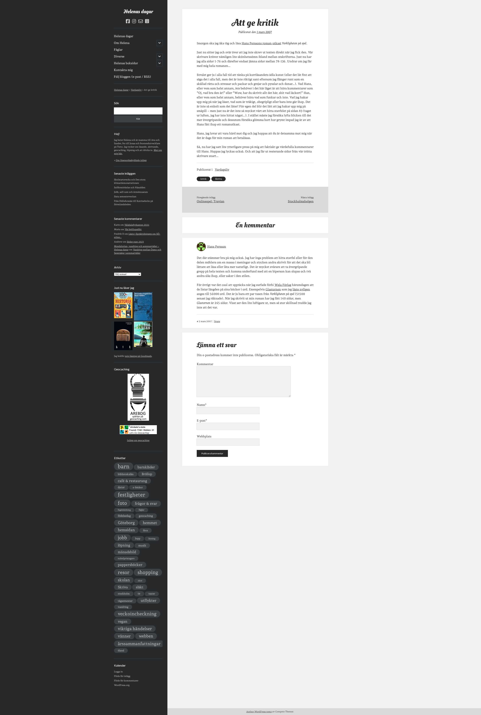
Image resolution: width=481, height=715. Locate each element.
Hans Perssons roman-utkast (261, 43)
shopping (148, 572)
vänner (124, 636)
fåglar (141, 510)
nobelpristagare (126, 558)
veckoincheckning (137, 613)
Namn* (201, 405)
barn (123, 466)
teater (151, 593)
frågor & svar (146, 503)
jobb (122, 537)
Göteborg (126, 522)
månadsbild (127, 552)
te (139, 593)
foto (122, 503)
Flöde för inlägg (122, 676)
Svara (217, 321)
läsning (151, 538)
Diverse (119, 56)
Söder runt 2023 (135, 241)
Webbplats (204, 436)
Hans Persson (216, 246)
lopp (137, 538)
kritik (203, 179)
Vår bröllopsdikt (133, 229)
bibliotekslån (126, 474)
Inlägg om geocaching (138, 440)
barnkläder (146, 467)
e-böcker (138, 487)
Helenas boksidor (126, 63)
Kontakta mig (123, 70)
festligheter (131, 495)
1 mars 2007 (264, 32)
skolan (124, 580)
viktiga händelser (135, 628)
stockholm (124, 593)
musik (142, 545)
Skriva (123, 587)
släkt (139, 587)
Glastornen (273, 289)
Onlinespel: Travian (210, 201)
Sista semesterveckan (125, 196)
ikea (145, 530)
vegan (122, 621)
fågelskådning (124, 510)
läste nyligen (301, 289)
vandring (123, 606)
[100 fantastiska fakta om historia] (123, 317)
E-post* (202, 420)
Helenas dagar (138, 11)
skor (140, 580)
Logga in (118, 671)
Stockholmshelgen (301, 201)
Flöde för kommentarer (126, 680)
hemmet (150, 523)
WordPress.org (121, 685)
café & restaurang (132, 481)
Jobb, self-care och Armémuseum (131, 192)
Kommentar (205, 364)
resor (123, 572)
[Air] (123, 349)
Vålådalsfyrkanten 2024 (136, 225)
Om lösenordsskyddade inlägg (131, 160)
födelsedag (124, 515)
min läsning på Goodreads (138, 356)
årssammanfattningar (139, 643)
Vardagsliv (222, 169)
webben (146, 636)
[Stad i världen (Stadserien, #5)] (143, 320)
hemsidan (126, 530)
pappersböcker (130, 565)
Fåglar (118, 49)
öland (121, 650)
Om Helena (121, 43)
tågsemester (125, 600)
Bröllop (147, 474)
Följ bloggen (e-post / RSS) (132, 76)
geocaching (146, 515)
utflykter (148, 600)
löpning (124, 545)
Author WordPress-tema (259, 711)
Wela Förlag (283, 285)
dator (121, 487)
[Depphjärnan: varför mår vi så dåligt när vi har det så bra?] (143, 346)
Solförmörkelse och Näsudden (129, 187)
